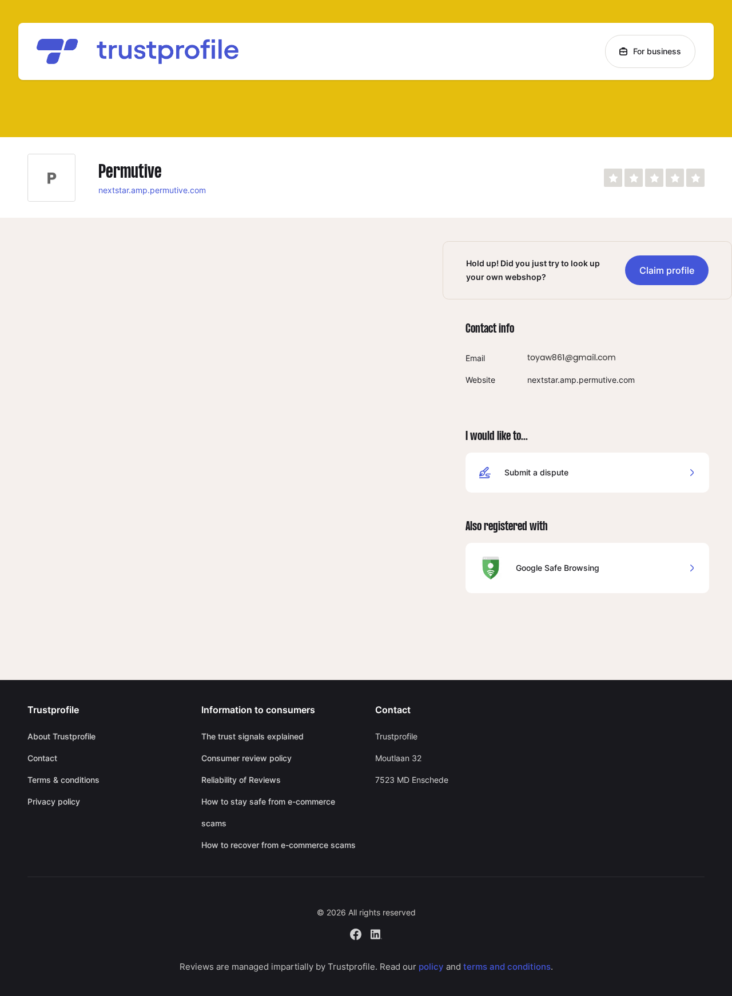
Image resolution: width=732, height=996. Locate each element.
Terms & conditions (63, 780)
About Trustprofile (61, 736)
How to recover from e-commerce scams (278, 845)
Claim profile (666, 270)
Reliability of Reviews (241, 780)
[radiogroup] (654, 178)
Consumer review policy (246, 758)
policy (431, 966)
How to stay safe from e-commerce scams (268, 812)
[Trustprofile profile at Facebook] (355, 933)
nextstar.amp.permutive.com (152, 190)
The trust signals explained (252, 736)
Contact (42, 758)
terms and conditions (507, 966)
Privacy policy (53, 801)
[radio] (613, 178)
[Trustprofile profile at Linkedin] (376, 933)
